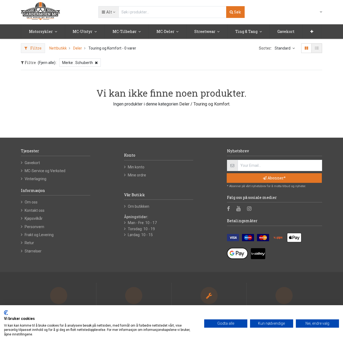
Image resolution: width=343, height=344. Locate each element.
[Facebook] (230, 209)
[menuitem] (286, 31)
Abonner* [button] (276, 177)
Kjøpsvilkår (34, 218)
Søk (237, 11)
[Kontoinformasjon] (317, 12)
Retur (29, 243)
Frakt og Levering (39, 235)
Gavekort (32, 163)
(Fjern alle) (46, 63)
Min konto (136, 167)
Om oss (31, 202)
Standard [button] (283, 48)
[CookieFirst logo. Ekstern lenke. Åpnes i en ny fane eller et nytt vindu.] (6, 312)
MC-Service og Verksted (45, 171)
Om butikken (138, 206)
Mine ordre (137, 175)
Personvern (34, 227)
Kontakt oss (34, 210)
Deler (77, 48)
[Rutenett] (306, 48)
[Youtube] (240, 209)
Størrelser (33, 251)
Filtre (35, 48)
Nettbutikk (58, 48)
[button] (108, 12)
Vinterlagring (35, 179)
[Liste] (316, 48)
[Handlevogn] (308, 12)
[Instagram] (251, 209)
